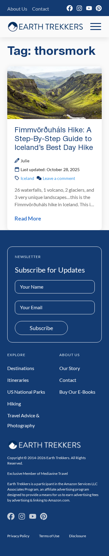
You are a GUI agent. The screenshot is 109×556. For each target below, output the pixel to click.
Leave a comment (59, 178)
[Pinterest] (99, 8)
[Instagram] (79, 8)
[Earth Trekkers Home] (45, 26)
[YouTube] (89, 8)
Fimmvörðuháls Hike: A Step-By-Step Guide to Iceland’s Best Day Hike (54, 139)
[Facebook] (70, 8)
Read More (28, 218)
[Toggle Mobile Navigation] (95, 26)
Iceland (27, 178)
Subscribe (41, 328)
